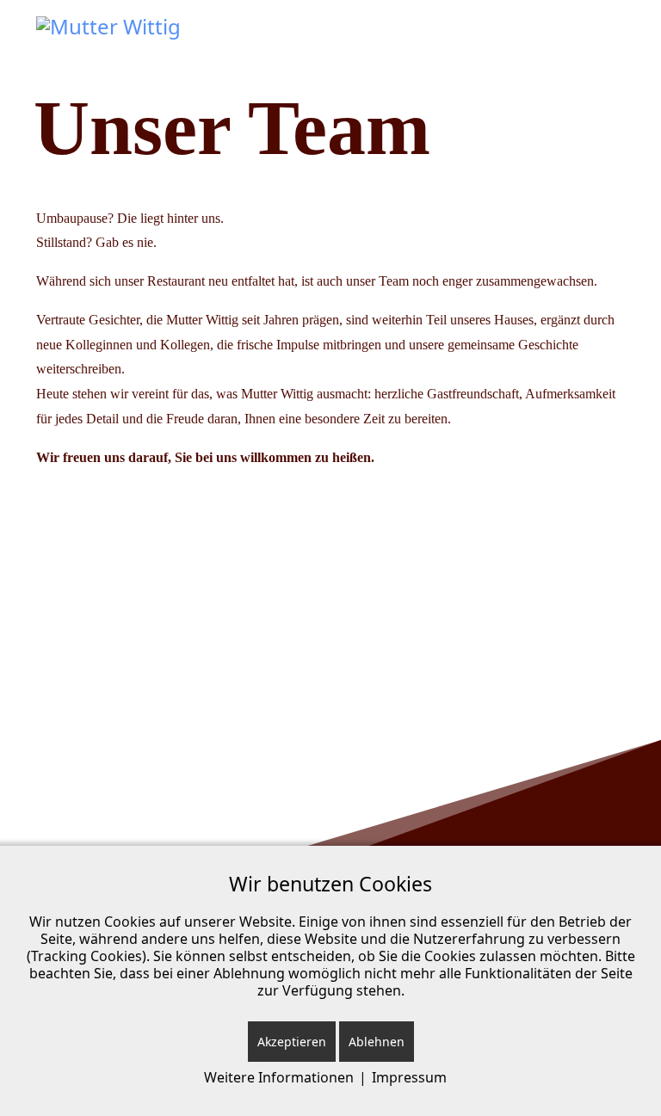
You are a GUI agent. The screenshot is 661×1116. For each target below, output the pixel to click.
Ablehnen (377, 1041)
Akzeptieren (291, 1041)
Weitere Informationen (279, 1077)
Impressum (409, 1077)
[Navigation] (618, 43)
